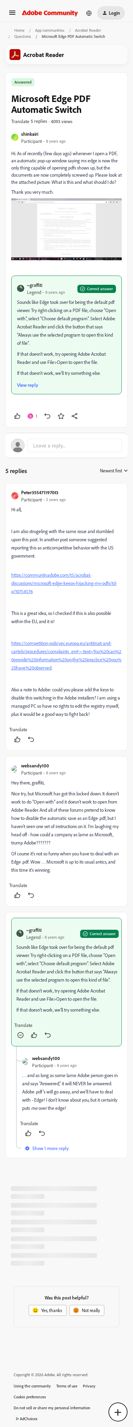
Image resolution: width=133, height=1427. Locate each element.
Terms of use (66, 1385)
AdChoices (29, 1418)
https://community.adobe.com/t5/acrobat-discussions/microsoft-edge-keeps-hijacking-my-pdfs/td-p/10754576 (64, 583)
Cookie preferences (30, 1396)
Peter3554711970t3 (39, 492)
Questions (22, 36)
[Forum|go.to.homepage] (50, 13)
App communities (49, 30)
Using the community (32, 1385)
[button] (12, 15)
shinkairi (29, 134)
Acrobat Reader (88, 30)
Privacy (89, 1385)
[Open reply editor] (66, 445)
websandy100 (35, 765)
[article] (66, 617)
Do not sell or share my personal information (52, 1407)
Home (19, 30)
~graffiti (34, 285)
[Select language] (89, 13)
